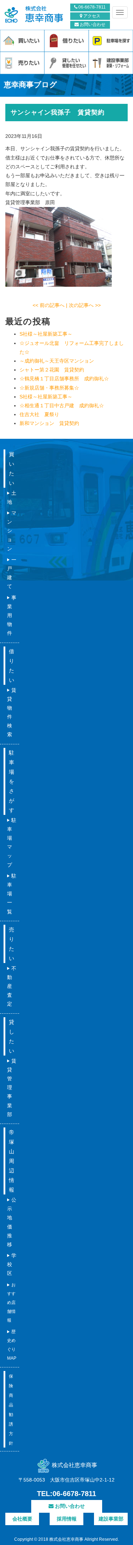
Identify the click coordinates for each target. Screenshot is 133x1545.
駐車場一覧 (11, 893)
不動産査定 (11, 986)
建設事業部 (111, 1519)
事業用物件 (11, 615)
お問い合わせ (92, 24)
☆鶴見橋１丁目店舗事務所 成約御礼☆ (64, 378)
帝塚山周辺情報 (11, 1161)
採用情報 (67, 1519)
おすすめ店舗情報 (11, 1302)
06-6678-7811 (91, 7)
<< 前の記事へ (49, 305)
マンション (11, 531)
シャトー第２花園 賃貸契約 (52, 370)
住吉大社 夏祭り (39, 414)
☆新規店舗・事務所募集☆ (49, 388)
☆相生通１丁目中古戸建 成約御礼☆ (62, 405)
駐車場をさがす (11, 781)
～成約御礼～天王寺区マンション (57, 361)
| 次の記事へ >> (83, 305)
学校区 (11, 1264)
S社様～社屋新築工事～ (46, 334)
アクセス (91, 15)
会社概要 (22, 1519)
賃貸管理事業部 (11, 1087)
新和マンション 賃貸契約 (49, 423)
